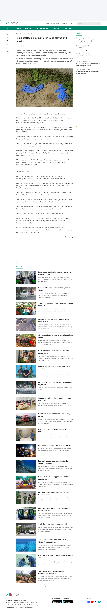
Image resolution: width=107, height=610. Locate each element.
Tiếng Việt (65, 23)
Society (29, 33)
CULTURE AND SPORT (41, 28)
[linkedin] (7, 40)
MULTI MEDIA (68, 28)
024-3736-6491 (17, 607)
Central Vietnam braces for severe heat (52, 524)
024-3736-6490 (28, 607)
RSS (72, 23)
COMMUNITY (56, 28)
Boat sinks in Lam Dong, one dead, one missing (55, 445)
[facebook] (7, 34)
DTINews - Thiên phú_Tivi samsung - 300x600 (88, 79)
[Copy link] (7, 44)
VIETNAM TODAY (16, 28)
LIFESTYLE (28, 28)
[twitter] (7, 37)
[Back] (7, 51)
